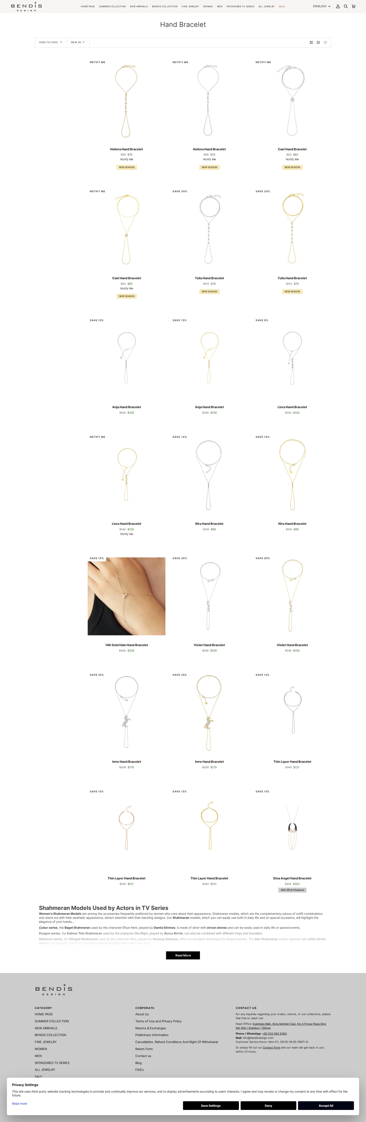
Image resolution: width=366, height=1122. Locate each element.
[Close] (253, 457)
